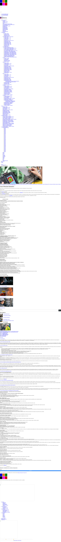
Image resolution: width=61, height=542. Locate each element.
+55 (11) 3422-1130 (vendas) (4, 14)
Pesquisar (1, 309)
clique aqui (5, 465)
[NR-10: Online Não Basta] (3, 335)
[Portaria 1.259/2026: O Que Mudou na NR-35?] (1, 321)
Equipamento (3, 193)
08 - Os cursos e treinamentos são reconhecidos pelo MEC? (6, 380)
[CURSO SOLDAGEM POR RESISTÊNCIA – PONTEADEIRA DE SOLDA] (9, 331)
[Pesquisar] (59, 310)
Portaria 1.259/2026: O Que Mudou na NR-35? (8, 320)
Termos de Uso (25, 472)
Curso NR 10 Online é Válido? (3, 330)
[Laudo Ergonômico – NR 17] (1, 319)
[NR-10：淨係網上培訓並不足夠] (4, 334)
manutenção (21, 192)
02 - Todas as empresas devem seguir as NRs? (5, 341)
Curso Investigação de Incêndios (6, 315)
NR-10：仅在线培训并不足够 (3, 333)
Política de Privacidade (20, 472)
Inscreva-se (30, 470)
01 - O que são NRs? (2, 338)
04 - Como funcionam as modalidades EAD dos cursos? (6, 354)
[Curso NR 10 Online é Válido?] (5, 326)
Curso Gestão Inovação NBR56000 (3, 286)
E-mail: (1, 469)
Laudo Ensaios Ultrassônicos (6, 317)
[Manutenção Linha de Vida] (1, 314)
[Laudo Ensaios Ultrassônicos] (1, 318)
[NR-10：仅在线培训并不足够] (4, 332)
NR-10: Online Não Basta (3, 336)
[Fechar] (1, 10)
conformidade (10, 195)
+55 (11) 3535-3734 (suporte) (4, 15)
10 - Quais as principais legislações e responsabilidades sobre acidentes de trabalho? (9, 390)
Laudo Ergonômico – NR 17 (6, 319)
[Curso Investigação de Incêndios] (1, 316)
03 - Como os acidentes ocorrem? (3, 345)
